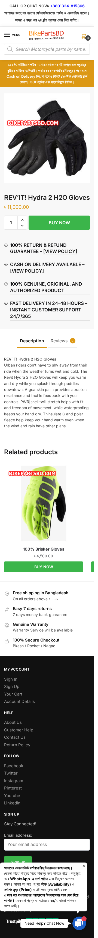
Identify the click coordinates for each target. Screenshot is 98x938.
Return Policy (17, 744)
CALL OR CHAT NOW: (29, 6)
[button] (22, 220)
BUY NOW (59, 222)
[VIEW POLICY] (60, 251)
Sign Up (11, 686)
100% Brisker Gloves (43, 549)
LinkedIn (12, 803)
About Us (13, 722)
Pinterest (13, 788)
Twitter (11, 773)
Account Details (19, 701)
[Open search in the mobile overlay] (47, 49)
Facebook (13, 765)
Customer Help (18, 729)
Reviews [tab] (62, 340)
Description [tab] (32, 340)
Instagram (13, 780)
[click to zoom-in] (47, 138)
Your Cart (13, 694)
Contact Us (15, 737)
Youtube (12, 795)
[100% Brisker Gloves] (43, 503)
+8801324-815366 (67, 6)
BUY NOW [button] (43, 566)
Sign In (10, 679)
